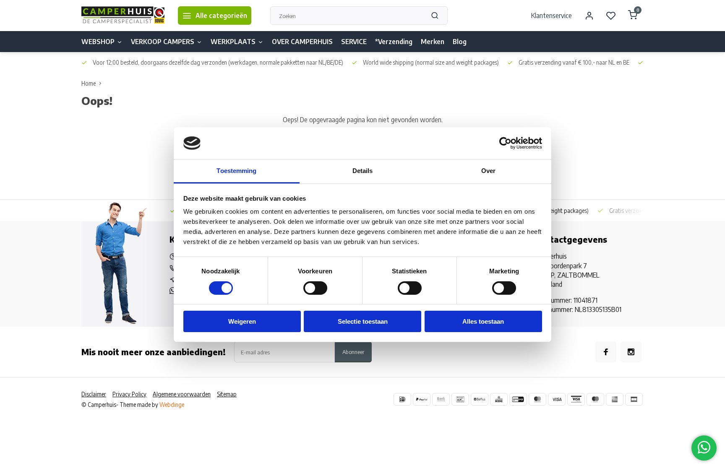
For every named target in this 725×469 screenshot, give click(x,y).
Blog (460, 41)
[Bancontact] (460, 399)
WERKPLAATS (233, 41)
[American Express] (614, 399)
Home (88, 83)
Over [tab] (488, 170)
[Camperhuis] (123, 15)
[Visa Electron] (576, 399)
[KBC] (499, 399)
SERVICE (354, 41)
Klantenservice (551, 15)
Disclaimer (93, 394)
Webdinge (171, 404)
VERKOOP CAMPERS (162, 41)
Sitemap (227, 394)
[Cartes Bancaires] (634, 399)
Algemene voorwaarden (182, 394)
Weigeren (242, 321)
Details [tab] (362, 170)
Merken (432, 41)
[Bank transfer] (441, 399)
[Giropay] (518, 399)
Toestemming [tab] (236, 170)
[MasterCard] (537, 399)
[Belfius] (479, 399)
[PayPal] (421, 399)
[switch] (315, 288)
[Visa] (557, 399)
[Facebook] (605, 351)
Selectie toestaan (363, 321)
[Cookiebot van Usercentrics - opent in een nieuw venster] (505, 143)
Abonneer (353, 351)
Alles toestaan (483, 321)
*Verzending (393, 41)
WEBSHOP (98, 41)
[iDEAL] (402, 399)
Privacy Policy (129, 394)
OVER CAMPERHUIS (302, 41)
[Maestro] (595, 399)
